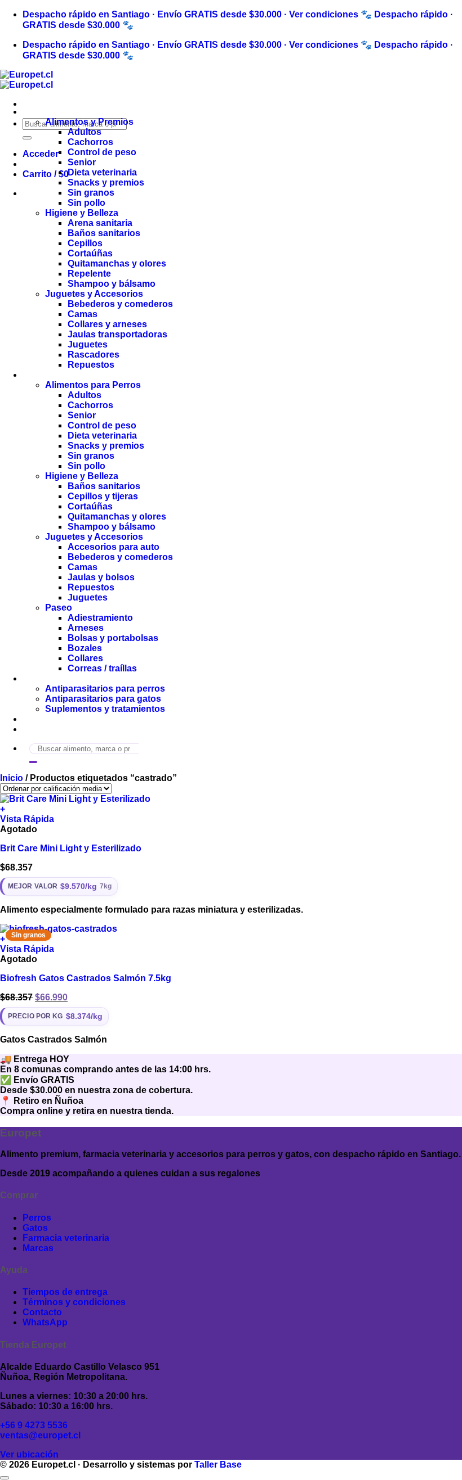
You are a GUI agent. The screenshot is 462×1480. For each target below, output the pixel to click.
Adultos (84, 132)
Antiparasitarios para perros (105, 688)
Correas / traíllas (102, 668)
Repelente (89, 273)
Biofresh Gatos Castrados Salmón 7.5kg (85, 978)
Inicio (11, 778)
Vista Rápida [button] (27, 819)
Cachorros (90, 142)
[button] (41, 154)
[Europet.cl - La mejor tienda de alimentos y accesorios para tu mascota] (26, 79)
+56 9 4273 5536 (34, 1425)
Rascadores (93, 354)
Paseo (58, 607)
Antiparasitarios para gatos (103, 698)
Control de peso (102, 152)
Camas (82, 314)
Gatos (35, 111)
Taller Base (218, 1464)
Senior (82, 162)
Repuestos (91, 364)
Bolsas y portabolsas (113, 638)
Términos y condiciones (74, 1302)
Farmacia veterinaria (66, 1238)
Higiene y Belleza (81, 213)
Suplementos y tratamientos (105, 709)
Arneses (86, 628)
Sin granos (91, 192)
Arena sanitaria (100, 223)
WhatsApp (45, 1322)
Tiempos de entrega (65, 1292)
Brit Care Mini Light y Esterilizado (70, 848)
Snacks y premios (106, 182)
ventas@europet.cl (40, 1435)
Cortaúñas (90, 253)
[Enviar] (27, 137)
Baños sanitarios (104, 233)
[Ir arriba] (4, 1477)
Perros (37, 375)
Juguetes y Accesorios (94, 294)
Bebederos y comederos (120, 304)
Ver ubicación (29, 1454)
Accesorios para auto (113, 547)
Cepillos (85, 243)
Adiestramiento (100, 617)
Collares (85, 658)
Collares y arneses (107, 324)
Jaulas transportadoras (117, 334)
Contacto (42, 729)
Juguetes (88, 344)
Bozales (85, 648)
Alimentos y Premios (89, 122)
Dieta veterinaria (102, 172)
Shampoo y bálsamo (112, 283)
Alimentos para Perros (93, 385)
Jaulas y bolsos (101, 577)
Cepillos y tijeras (103, 496)
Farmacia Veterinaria (66, 678)
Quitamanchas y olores (117, 263)
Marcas (38, 719)
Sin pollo (86, 202)
